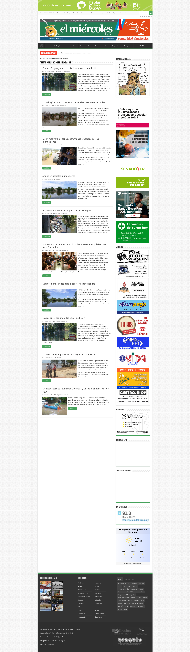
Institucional (61, 13)
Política (75, 46)
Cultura (90, 46)
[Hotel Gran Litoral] (133, 378)
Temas (120, 579)
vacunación (134, 589)
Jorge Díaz (132, 595)
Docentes (136, 600)
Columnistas (85, 13)
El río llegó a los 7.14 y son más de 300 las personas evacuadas (73, 102)
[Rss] (140, 16)
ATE (127, 595)
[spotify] (151, 16)
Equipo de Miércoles (73, 13)
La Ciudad (49, 46)
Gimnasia (134, 583)
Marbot (139, 597)
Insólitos (97, 590)
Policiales (98, 46)
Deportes (83, 46)
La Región (57, 46)
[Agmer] (133, 288)
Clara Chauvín (122, 600)
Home (41, 45)
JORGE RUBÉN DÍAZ (123, 589)
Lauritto (130, 600)
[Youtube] (147, 16)
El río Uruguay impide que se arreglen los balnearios (69, 354)
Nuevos (127, 579)
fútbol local (141, 606)
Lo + (133, 579)
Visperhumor (99, 617)
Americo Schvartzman (124, 583)
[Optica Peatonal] (133, 270)
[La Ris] (133, 325)
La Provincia (66, 46)
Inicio (42, 58)
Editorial (80, 607)
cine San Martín (122, 609)
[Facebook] (142, 16)
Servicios (94, 13)
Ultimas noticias (99, 613)
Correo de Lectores (84, 596)
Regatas (120, 603)
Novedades (67, 71)
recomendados (140, 592)
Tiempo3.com (136, 563)
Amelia (80, 586)
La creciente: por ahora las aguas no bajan (63, 318)
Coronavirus (126, 586)
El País (80, 610)
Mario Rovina (121, 592)
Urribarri (145, 597)
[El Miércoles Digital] (95, 29)
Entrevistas (81, 613)
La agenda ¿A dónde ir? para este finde (111, 13)
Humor (97, 586)
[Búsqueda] (151, 13)
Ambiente (106, 46)
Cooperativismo (117, 46)
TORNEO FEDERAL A (137, 603)
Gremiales (98, 583)
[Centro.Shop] (133, 396)
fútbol (142, 600)
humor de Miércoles (123, 597)
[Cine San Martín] (133, 256)
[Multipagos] (133, 307)
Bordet (133, 597)
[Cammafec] (133, 343)
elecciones (127, 603)
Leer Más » (47, 94)
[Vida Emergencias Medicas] (133, 358)
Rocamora (135, 586)
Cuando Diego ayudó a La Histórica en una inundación (69, 68)
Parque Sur (121, 595)
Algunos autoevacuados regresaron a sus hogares (67, 210)
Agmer (120, 586)
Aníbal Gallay (130, 592)
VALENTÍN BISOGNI (123, 606)
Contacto (128, 13)
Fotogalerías (128, 46)
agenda (141, 589)
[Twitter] (144, 16)
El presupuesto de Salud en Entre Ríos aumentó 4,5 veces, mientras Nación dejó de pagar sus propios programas (91, 53)
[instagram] (149, 16)
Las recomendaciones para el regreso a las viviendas (68, 283)
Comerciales (82, 590)
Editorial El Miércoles (141, 46)
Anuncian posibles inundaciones (58, 176)
